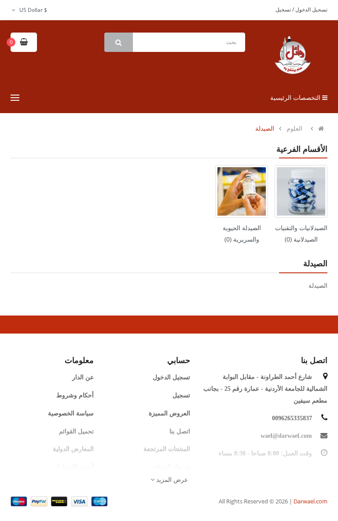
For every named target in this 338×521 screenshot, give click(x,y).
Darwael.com (310, 501)
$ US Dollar (32, 10)
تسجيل (283, 9)
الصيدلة (264, 128)
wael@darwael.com (286, 436)
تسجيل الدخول (310, 9)
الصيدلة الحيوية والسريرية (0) (242, 233)
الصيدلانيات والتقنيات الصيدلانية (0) (301, 233)
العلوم (294, 128)
